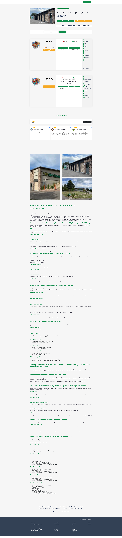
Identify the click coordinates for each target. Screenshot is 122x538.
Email (64, 25)
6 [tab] (60, 140)
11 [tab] (67, 140)
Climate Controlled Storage (58, 525)
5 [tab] (58, 140)
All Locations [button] (58, 1)
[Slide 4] (44, 22)
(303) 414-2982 (60, 18)
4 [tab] (57, 140)
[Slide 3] (43, 22)
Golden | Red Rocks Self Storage (35, 528)
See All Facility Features (86, 68)
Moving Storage (56, 529)
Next (93, 133)
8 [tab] (63, 140)
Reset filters (62, 31)
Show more (74, 136)
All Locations (87, 1)
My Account (80, 1)
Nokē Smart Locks (74, 530)
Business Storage (56, 524)
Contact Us (89, 524)
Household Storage (57, 528)
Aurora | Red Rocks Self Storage (35, 525)
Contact (75, 1)
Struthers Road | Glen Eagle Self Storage (37, 529)
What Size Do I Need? (86, 25)
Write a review (87, 121)
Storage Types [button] (65, 1)
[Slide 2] (41, 22)
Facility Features (77, 25)
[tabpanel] (40, 133)
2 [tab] (54, 140)
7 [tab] (61, 140)
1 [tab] (53, 140)
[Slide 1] (39, 22)
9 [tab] (64, 140)
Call (60, 25)
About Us (73, 529)
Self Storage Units (56, 530)
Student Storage (56, 531)
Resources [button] (71, 1)
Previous (28, 133)
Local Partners (74, 528)
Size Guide (73, 525)
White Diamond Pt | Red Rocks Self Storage (37, 530)
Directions (69, 25)
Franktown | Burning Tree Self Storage (36, 524)
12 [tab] (68, 140)
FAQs (73, 524)
